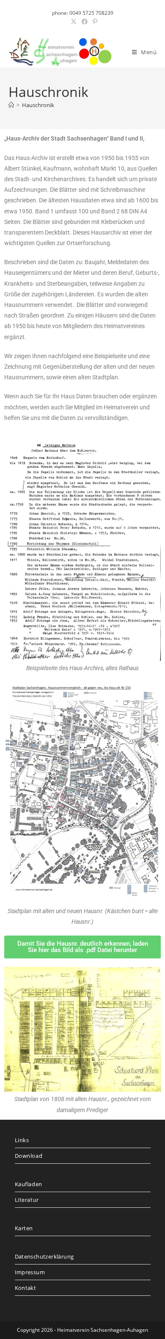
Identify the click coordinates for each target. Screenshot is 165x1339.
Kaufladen (28, 1184)
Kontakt (25, 1288)
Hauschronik (38, 105)
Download (29, 1156)
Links (22, 1140)
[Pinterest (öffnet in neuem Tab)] (93, 21)
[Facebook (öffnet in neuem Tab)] (84, 21)
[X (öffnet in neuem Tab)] (73, 21)
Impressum (30, 1272)
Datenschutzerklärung (44, 1256)
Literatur (27, 1200)
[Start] (11, 105)
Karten (24, 1228)
